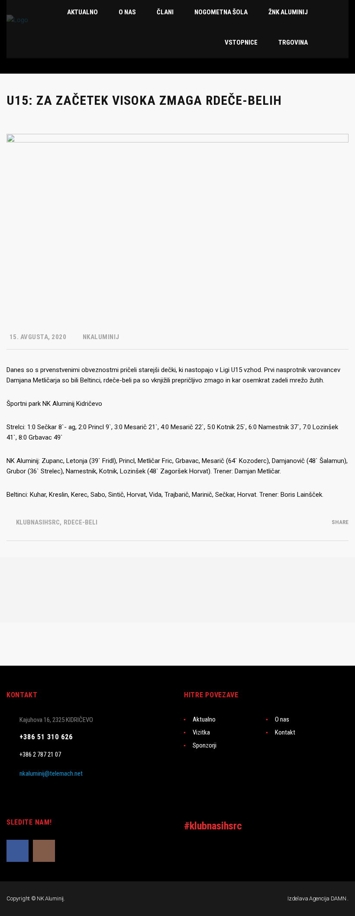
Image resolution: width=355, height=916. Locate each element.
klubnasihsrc (38, 522)
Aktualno (204, 719)
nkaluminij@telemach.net (51, 773)
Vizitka (201, 732)
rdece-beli (80, 522)
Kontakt (285, 732)
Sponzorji (204, 745)
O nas (282, 719)
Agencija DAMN (327, 898)
